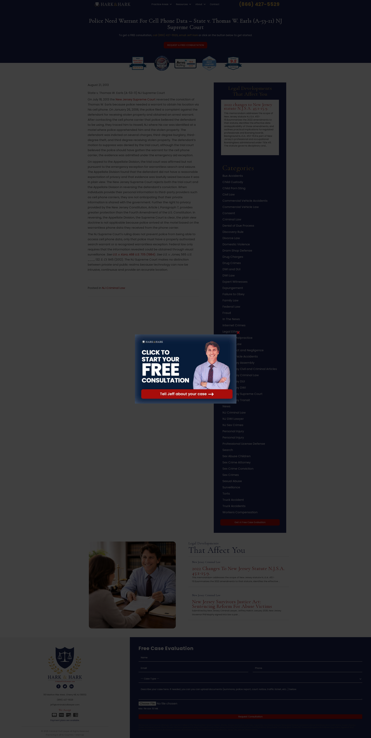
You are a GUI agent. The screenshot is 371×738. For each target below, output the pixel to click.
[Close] (238, 332)
